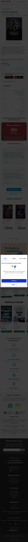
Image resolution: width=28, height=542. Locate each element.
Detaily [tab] (14, 258)
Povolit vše (14, 280)
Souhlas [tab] (5, 258)
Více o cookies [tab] (23, 258)
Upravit (13, 284)
